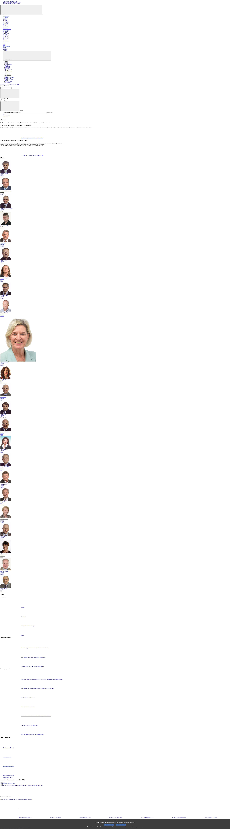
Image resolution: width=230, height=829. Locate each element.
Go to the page (49, 112)
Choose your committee (7, 112)
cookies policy (130, 826)
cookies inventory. (139, 826)
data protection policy (122, 826)
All (1, 99)
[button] (18, 794)
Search (1, 86)
